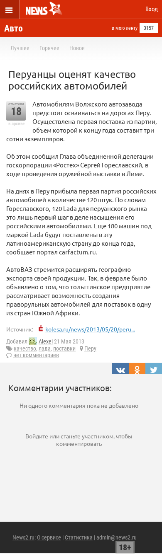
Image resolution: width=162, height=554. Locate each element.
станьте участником (87, 436)
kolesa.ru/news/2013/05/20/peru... (90, 329)
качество (25, 348)
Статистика (79, 537)
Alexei (46, 341)
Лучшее (19, 48)
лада (45, 348)
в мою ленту (124, 28)
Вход (151, 9)
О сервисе (49, 537)
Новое (77, 48)
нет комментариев (36, 355)
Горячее (49, 48)
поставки (64, 348)
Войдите (36, 436)
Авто (13, 28)
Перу (90, 348)
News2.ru (23, 537)
